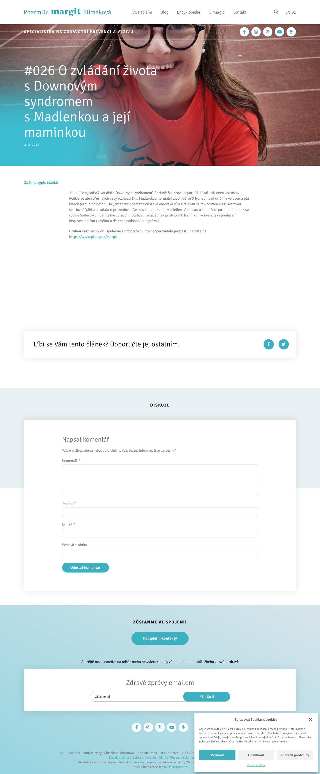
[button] (310, 719)
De (293, 12)
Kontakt (239, 12)
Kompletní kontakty (160, 638)
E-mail (68, 524)
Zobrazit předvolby (295, 755)
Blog (164, 12)
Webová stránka (74, 545)
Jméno (68, 503)
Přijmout (217, 755)
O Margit (216, 12)
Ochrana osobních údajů (149, 758)
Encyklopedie (188, 12)
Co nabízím (142, 12)
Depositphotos (178, 767)
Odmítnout (256, 755)
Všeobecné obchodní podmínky (190, 758)
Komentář (71, 460)
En (288, 12)
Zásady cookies (256, 765)
